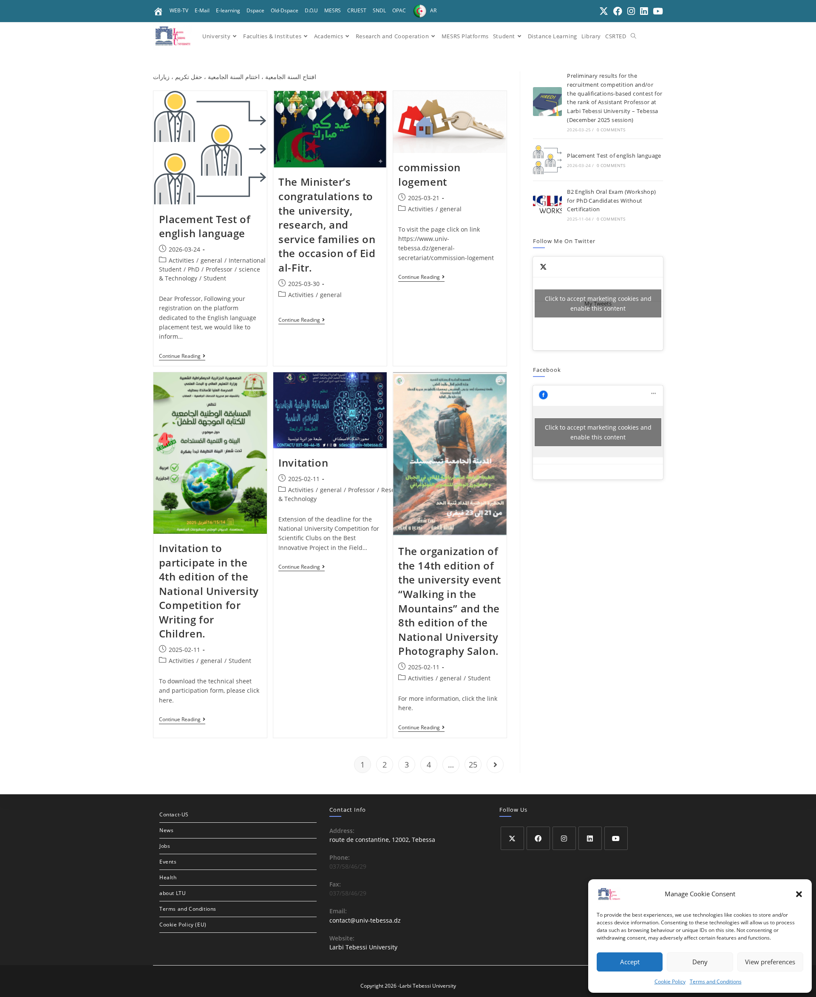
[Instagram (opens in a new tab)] (631, 11)
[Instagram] (564, 838)
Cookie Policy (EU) (183, 924)
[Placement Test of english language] (547, 159)
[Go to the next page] (495, 764)
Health (168, 877)
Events (168, 861)
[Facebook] (538, 838)
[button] (799, 894)
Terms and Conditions (716, 981)
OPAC (399, 10)
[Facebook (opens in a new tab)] (618, 11)
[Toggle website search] (633, 36)
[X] (512, 838)
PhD (193, 269)
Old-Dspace (284, 10)
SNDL (379, 10)
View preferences (770, 961)
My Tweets (598, 303)
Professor (219, 269)
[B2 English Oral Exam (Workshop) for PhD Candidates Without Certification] (547, 204)
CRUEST (356, 10)
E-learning (228, 10)
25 (473, 764)
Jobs (164, 846)
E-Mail (202, 10)
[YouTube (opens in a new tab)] (656, 11)
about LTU (172, 893)
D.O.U (311, 10)
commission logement (429, 174)
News (166, 830)
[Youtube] (616, 838)
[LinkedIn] (590, 838)
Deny (700, 961)
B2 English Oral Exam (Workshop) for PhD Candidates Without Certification (611, 200)
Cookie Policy (670, 981)
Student (215, 278)
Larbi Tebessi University (363, 947)
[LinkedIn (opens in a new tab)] (644, 11)
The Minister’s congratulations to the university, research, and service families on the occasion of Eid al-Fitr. (326, 225)
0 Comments (611, 130)
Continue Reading (182, 356)
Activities (181, 260)
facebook (547, 370)
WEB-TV (179, 10)
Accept (630, 961)
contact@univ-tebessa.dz (365, 920)
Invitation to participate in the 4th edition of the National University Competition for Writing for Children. (209, 591)
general (211, 260)
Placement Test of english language (205, 226)
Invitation (303, 463)
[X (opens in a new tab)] (604, 11)
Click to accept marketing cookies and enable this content (598, 303)
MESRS (332, 10)
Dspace (255, 10)
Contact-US (174, 814)
